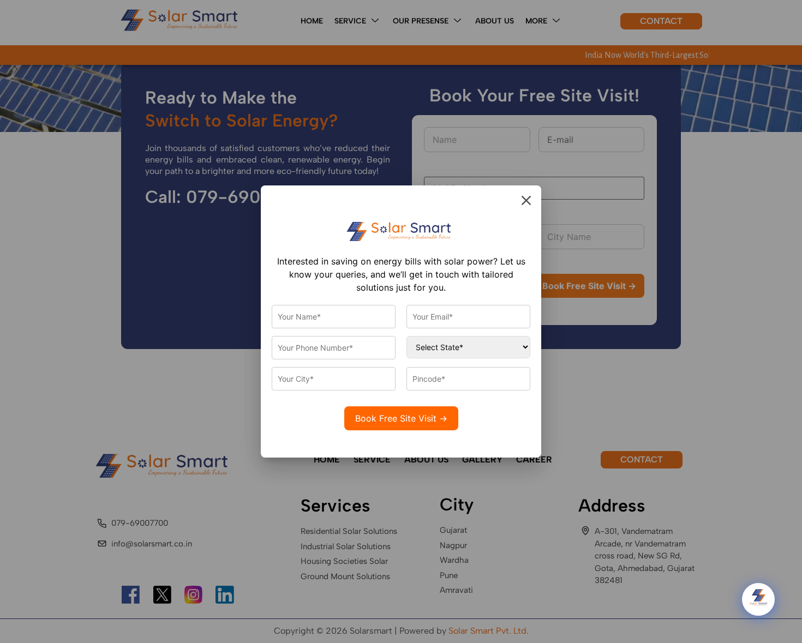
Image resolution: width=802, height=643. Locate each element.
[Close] (526, 200)
